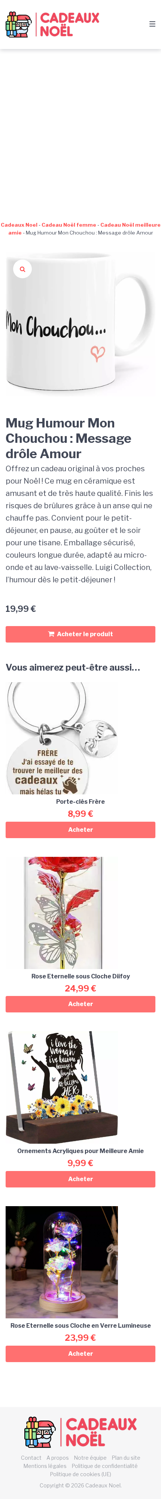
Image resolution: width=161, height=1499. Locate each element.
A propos (57, 1457)
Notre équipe (90, 1457)
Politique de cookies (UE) (80, 1474)
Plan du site (126, 1457)
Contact (31, 1457)
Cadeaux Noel (19, 225)
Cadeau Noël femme (69, 225)
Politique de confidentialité (105, 1466)
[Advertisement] (80, 133)
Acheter (80, 829)
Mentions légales (45, 1466)
